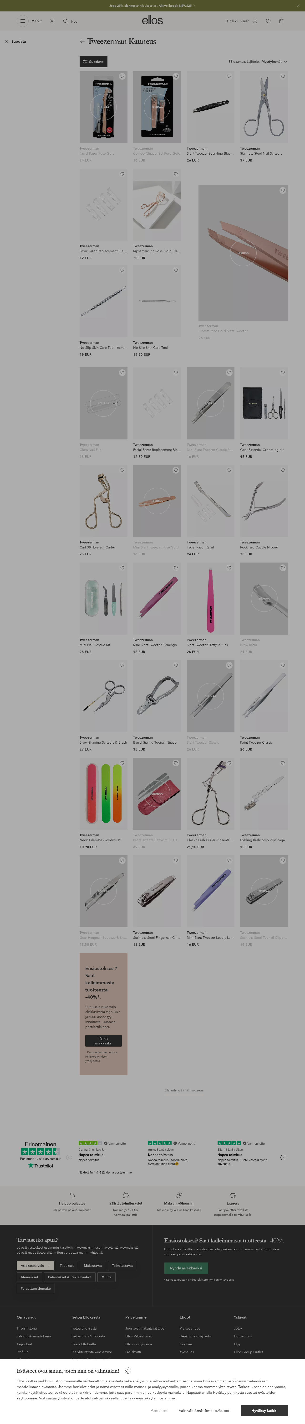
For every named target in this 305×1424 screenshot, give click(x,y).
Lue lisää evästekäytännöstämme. (148, 1398)
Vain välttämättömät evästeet (204, 1410)
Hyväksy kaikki (264, 1410)
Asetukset (159, 1410)
